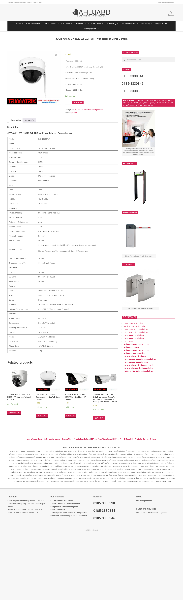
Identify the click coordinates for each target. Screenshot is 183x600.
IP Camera (65, 23)
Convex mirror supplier (133, 323)
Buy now (78, 102)
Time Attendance (33, 23)
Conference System (70, 506)
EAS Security (111, 23)
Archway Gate (56, 512)
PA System (79, 23)
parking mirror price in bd (134, 326)
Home (18, 23)
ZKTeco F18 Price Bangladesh (136, 332)
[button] (56, 55)
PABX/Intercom (94, 23)
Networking (145, 23)
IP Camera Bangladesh (93, 109)
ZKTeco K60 (128, 341)
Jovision (74, 112)
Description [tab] (16, 120)
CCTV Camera (50, 23)
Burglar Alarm (161, 23)
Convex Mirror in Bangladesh (136, 329)
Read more (14, 412)
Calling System (90, 28)
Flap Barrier (68, 512)
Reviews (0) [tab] (29, 120)
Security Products (128, 23)
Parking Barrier (80, 512)
